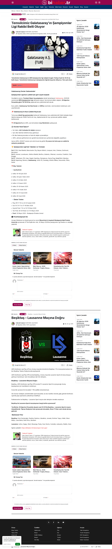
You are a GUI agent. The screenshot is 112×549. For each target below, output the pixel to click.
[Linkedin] (58, 522)
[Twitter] (49, 522)
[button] (25, 19)
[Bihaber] (56, 2)
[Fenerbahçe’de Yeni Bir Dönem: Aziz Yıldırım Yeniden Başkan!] (63, 261)
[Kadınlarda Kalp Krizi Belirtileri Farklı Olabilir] (88, 48)
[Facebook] (53, 522)
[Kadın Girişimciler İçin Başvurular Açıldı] (88, 83)
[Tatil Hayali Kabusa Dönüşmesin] (88, 56)
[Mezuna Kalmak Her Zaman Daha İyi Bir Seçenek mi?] (88, 74)
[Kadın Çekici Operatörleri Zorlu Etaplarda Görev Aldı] (22, 261)
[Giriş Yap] (99, 2)
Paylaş (99, 546)
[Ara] (96, 2)
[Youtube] (63, 522)
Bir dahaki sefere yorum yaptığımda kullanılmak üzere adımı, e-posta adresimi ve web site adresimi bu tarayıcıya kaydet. (41, 300)
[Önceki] (23, 14)
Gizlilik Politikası (7, 544)
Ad (14, 293)
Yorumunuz (20, 280)
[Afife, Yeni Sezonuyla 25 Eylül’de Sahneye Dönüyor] (88, 39)
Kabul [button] (17, 544)
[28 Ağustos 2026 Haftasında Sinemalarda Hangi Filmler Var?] (88, 28)
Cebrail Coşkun (20, 31)
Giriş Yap (27, 304)
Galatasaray (59, 98)
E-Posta (45, 293)
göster (19, 85)
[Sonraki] (25, 14)
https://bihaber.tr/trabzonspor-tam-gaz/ (34, 428)
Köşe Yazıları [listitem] (22, 245)
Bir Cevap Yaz (18, 273)
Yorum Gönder (18, 304)
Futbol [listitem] (14, 245)
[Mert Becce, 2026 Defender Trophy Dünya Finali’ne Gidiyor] (42, 261)
